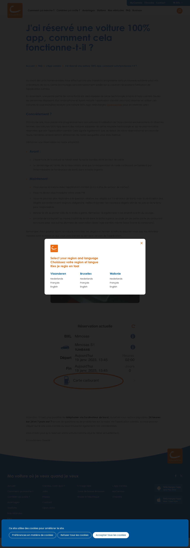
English (54, 286)
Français (55, 282)
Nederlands (56, 278)
